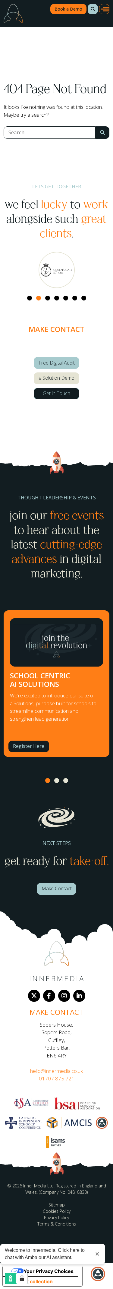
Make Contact (57, 888)
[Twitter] (34, 996)
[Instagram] (64, 996)
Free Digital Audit (57, 362)
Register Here (28, 746)
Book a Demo (68, 9)
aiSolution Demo (56, 378)
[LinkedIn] (79, 996)
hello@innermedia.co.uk (56, 1070)
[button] (93, 9)
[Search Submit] (102, 132)
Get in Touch (56, 393)
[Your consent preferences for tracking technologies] (22, 1278)
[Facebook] (49, 996)
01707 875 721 (56, 1078)
